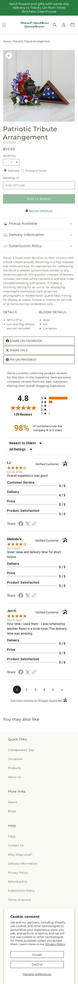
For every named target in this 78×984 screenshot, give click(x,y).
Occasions (15, 759)
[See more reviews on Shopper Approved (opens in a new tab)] (34, 524)
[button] (54, 24)
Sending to (17, 178)
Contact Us (16, 845)
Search (13, 802)
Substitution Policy (21, 890)
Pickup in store (35, 170)
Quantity (9, 155)
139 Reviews (26, 414)
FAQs (12, 836)
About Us (14, 777)
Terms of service (19, 900)
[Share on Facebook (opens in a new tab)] (20, 524)
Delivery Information (22, 863)
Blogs (12, 811)
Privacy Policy (55, 944)
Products (14, 768)
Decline (37, 964)
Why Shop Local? (20, 854)
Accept (37, 954)
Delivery (14, 170)
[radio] (56, 398)
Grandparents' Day (21, 750)
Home (7, 41)
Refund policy (17, 881)
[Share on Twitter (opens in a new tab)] (27, 524)
